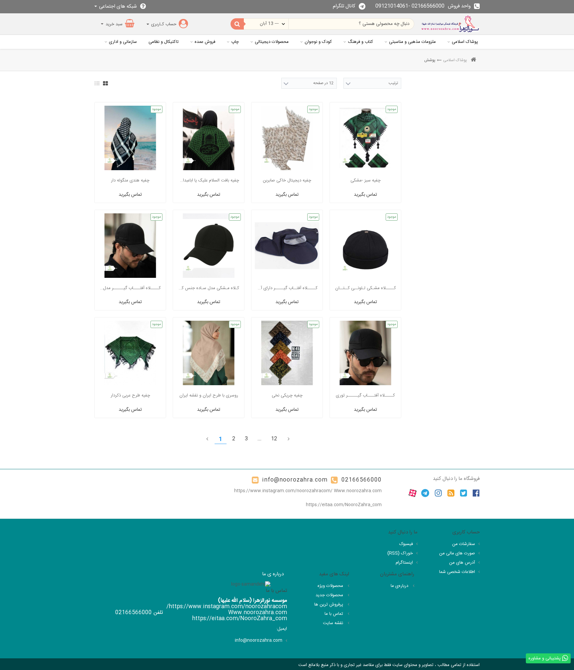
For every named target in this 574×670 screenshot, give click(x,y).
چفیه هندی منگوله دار (130, 180)
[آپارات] (413, 493)
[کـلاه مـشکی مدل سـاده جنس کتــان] (208, 245)
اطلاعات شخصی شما (457, 572)
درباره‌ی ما (400, 586)
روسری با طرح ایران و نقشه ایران (208, 395)
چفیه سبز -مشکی (365, 180)
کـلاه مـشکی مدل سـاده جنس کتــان (208, 288)
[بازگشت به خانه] (473, 60)
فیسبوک (406, 544)
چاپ (235, 42)
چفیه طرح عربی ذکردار (130, 395)
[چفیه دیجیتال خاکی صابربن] (287, 138)
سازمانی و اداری (123, 42)
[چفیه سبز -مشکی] (365, 138)
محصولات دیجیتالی (272, 42)
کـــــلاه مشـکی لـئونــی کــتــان (365, 288)
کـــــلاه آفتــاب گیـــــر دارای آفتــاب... (287, 288)
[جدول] (105, 83)
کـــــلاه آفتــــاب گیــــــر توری (365, 395)
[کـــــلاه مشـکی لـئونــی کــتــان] (365, 245)
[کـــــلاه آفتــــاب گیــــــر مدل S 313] (130, 245)
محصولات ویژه (331, 586)
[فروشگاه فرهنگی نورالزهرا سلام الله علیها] (450, 24)
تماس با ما (334, 613)
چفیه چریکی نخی (287, 395)
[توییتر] (463, 493)
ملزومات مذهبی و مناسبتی (412, 42)
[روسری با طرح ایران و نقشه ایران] (208, 353)
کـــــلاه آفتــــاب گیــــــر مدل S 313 (130, 288)
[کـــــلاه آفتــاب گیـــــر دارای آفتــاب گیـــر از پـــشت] (287, 245)
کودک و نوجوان (318, 42)
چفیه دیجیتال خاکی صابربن (287, 180)
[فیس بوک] (476, 493)
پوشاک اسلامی (465, 42)
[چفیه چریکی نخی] (287, 353)
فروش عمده (205, 42)
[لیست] (97, 83)
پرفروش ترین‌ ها (329, 604)
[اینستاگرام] (438, 493)
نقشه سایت (333, 623)
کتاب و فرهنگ (360, 42)
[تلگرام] (425, 493)
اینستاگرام (404, 562)
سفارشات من (463, 544)
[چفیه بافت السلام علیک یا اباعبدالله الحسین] (208, 138)
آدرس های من (462, 562)
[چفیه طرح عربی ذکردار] (130, 353)
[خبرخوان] (450, 493)
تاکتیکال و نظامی (163, 42)
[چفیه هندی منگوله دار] (130, 138)
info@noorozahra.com (295, 480)
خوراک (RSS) (400, 553)
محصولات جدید (330, 595)
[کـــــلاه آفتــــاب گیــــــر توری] (365, 353)
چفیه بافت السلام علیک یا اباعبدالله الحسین (208, 180)
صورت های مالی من (457, 553)
